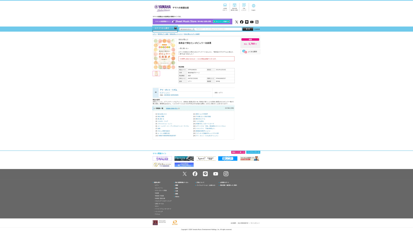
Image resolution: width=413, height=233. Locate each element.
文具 (176, 191)
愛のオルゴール (200, 119)
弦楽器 (157, 193)
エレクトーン (159, 188)
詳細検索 (257, 29)
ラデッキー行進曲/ (207, 133)
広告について (200, 182)
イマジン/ (165, 123)
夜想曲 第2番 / (203, 131)
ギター (157, 206)
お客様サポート (224, 182)
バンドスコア (159, 211)
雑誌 (176, 188)
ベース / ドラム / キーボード (163, 209)
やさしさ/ (164, 131)
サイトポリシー (255, 223)
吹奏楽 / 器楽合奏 (160, 198)
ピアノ (157, 185)
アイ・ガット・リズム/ (207, 135)
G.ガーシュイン (165, 93)
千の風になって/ (203, 116)
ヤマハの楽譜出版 (171, 8)
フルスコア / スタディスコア (163, 201)
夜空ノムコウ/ (202, 114)
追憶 (159, 128)
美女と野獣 (161, 116)
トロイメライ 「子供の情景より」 (206, 128)
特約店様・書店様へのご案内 (228, 185)
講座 (176, 193)
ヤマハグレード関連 (161, 190)
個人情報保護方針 (243, 223)
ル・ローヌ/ (164, 133)
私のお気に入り (162, 114)
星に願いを (161, 119)
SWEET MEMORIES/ (167, 135)
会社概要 (233, 223)
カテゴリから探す (162, 28)
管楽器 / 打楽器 (159, 196)
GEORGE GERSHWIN (171, 95)
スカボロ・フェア (163, 121)
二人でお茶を (200, 121)
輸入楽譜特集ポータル (181, 182)
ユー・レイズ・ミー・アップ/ (173, 126)
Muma (177, 196)
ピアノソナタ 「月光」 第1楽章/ (211, 126)
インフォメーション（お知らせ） (206, 185)
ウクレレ (157, 214)
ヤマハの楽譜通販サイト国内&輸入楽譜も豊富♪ (192, 21)
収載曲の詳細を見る (172, 108)
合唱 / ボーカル (159, 203)
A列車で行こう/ (205, 123)
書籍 (176, 185)
